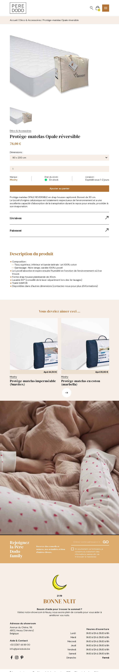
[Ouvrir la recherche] (91, 8)
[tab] (59, 218)
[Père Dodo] (18, 8)
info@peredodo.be (20, 648)
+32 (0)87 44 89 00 (20, 644)
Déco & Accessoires (30, 20)
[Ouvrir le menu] (105, 8)
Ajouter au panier (60, 188)
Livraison (15, 218)
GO (106, 541)
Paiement (16, 230)
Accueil (13, 20)
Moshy (14, 179)
